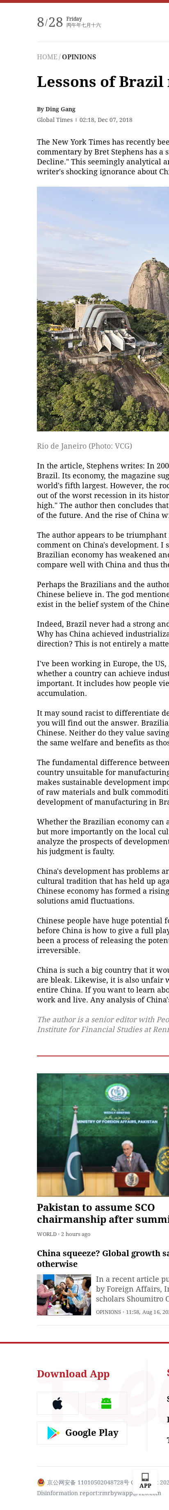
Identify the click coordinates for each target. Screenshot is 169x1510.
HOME (47, 57)
